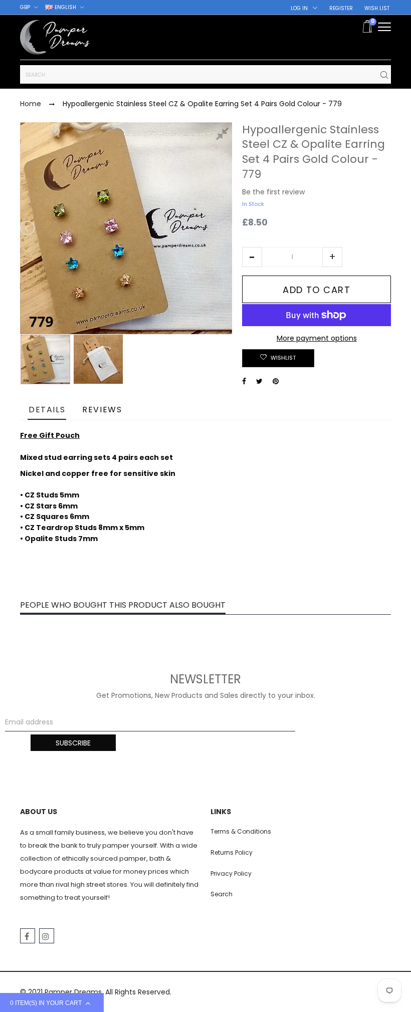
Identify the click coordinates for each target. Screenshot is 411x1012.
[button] (252, 257)
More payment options (317, 338)
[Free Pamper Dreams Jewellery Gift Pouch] (98, 359)
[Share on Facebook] (244, 381)
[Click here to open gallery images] (224, 135)
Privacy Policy (231, 873)
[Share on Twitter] (259, 381)
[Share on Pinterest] (276, 381)
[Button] (384, 27)
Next (224, 228)
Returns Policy (232, 852)
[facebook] (27, 935)
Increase (332, 257)
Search (222, 894)
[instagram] (46, 935)
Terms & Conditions (241, 831)
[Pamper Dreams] (55, 37)
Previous (28, 228)
